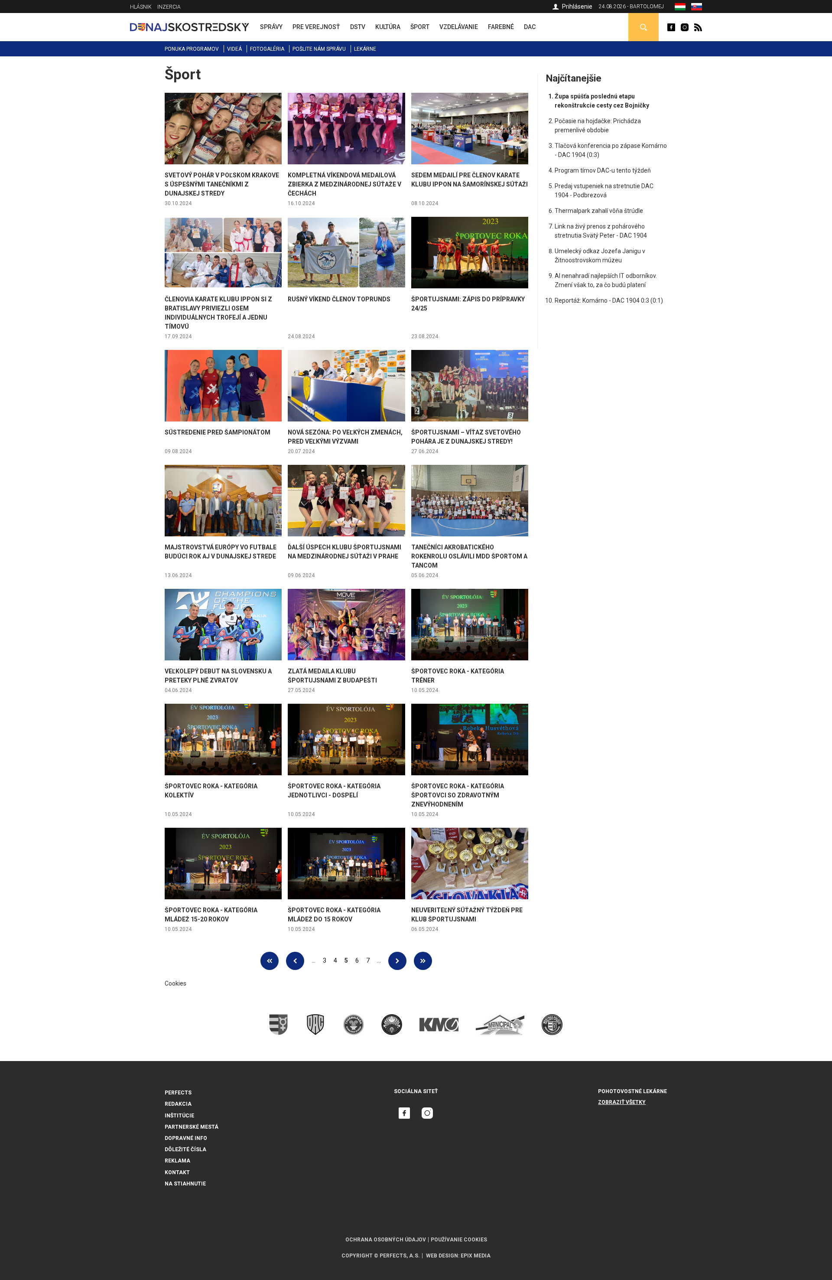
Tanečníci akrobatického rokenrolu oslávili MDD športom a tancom (469, 556)
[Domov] (189, 26)
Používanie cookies (459, 1240)
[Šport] (696, 8)
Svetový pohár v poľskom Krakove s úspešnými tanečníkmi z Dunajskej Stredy (222, 184)
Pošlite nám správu (319, 49)
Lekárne (365, 49)
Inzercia (169, 7)
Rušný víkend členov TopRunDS (339, 299)
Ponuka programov (192, 49)
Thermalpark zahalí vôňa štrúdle (599, 210)
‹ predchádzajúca (295, 961)
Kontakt (177, 1172)
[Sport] (680, 8)
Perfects (178, 1093)
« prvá (269, 961)
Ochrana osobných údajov (385, 1240)
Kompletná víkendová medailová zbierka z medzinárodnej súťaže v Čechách (344, 184)
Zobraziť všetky (622, 1102)
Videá (234, 49)
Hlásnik (141, 7)
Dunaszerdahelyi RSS (698, 27)
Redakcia (178, 1104)
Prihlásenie (577, 6)
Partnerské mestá (191, 1127)
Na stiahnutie (185, 1184)
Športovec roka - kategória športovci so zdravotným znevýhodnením (457, 795)
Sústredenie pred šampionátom (217, 432)
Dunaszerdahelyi (671, 27)
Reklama (177, 1161)
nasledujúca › (397, 961)
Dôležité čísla (185, 1149)
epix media (476, 1256)
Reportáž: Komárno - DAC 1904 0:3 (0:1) (609, 300)
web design (442, 1256)
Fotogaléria (267, 49)
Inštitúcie (179, 1116)
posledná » (423, 961)
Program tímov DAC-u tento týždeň (603, 170)
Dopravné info (186, 1138)
